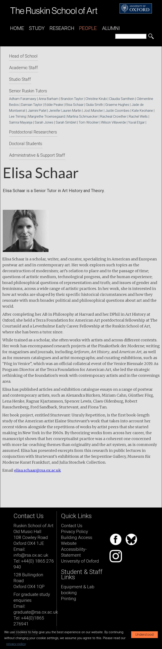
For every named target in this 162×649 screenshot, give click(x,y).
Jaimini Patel (37, 111)
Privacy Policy (74, 531)
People (88, 28)
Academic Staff (23, 67)
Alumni (111, 28)
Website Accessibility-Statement (74, 549)
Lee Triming (17, 116)
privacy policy (16, 644)
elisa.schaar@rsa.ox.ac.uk (37, 470)
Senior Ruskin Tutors (28, 90)
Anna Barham (48, 99)
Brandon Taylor (72, 99)
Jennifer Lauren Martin (65, 111)
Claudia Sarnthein (121, 99)
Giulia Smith (94, 105)
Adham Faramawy (22, 99)
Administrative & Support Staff (37, 155)
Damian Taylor (31, 105)
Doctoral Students (25, 143)
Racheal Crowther (113, 116)
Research (62, 28)
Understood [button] (144, 635)
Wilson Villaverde (113, 122)
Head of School (23, 56)
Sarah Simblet (66, 122)
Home (17, 28)
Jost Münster (93, 111)
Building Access (76, 537)
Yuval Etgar (136, 122)
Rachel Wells (138, 116)
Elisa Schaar (74, 105)
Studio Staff (20, 79)
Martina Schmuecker (82, 116)
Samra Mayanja (20, 122)
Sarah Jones (44, 122)
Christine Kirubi (96, 99)
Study (37, 28)
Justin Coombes (117, 111)
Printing (68, 598)
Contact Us (71, 525)
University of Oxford (80, 561)
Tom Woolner (89, 122)
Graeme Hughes (117, 105)
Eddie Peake (54, 105)
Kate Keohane (142, 111)
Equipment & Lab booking (77, 589)
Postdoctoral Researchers (33, 132)
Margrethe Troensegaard (46, 116)
